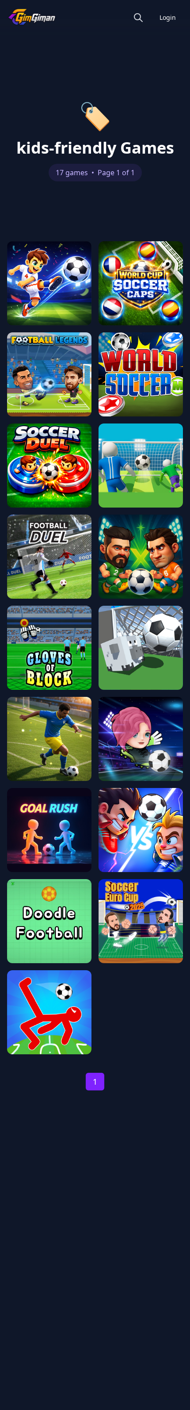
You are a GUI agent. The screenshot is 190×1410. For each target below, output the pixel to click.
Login (168, 17)
